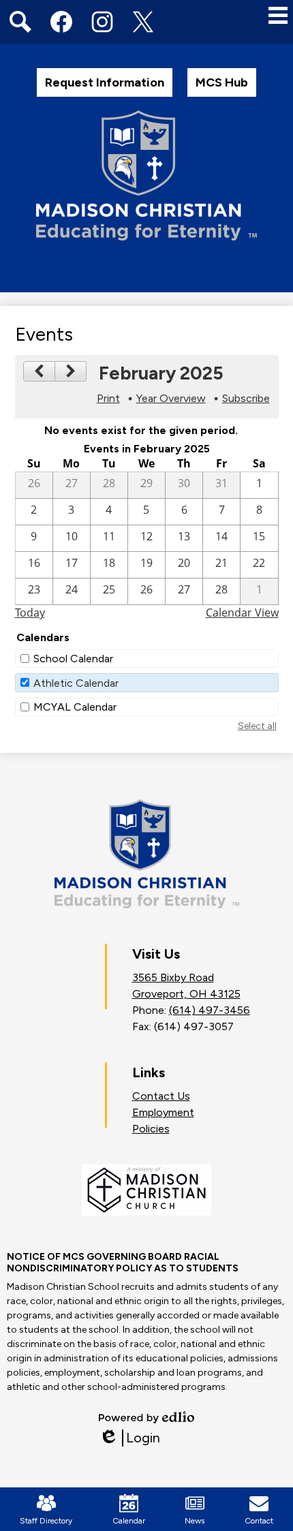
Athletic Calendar (76, 683)
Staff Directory (46, 1521)
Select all (257, 726)
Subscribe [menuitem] (246, 398)
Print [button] (108, 398)
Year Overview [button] (171, 398)
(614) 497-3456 (209, 1010)
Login (129, 1438)
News (194, 1521)
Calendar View (242, 612)
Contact (259, 1521)
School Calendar (73, 658)
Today (30, 612)
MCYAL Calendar (75, 706)
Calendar (128, 1521)
